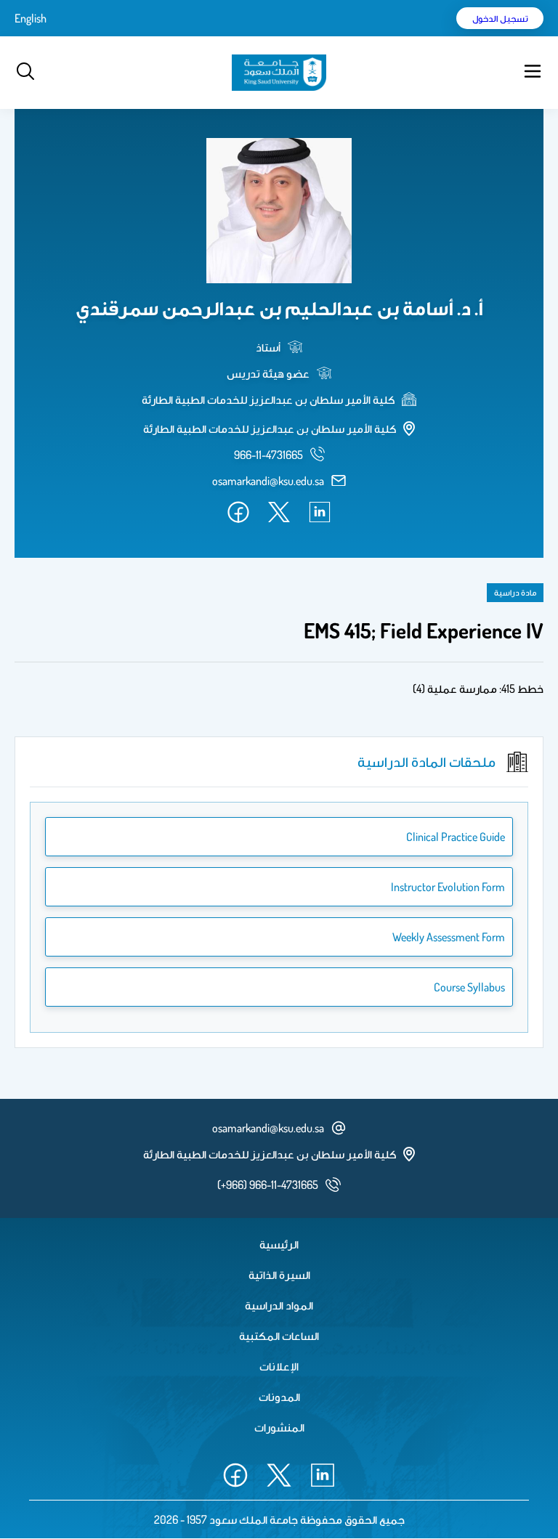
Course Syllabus (469, 987)
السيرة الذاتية (279, 1274)
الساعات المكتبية (279, 1335)
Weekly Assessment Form (448, 937)
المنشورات (279, 1427)
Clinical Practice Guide (455, 836)
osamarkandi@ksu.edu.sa (268, 481)
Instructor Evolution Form (448, 887)
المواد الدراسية (279, 1305)
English (30, 18)
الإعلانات (279, 1366)
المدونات (279, 1396)
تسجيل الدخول (500, 18)
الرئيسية (279, 1244)
